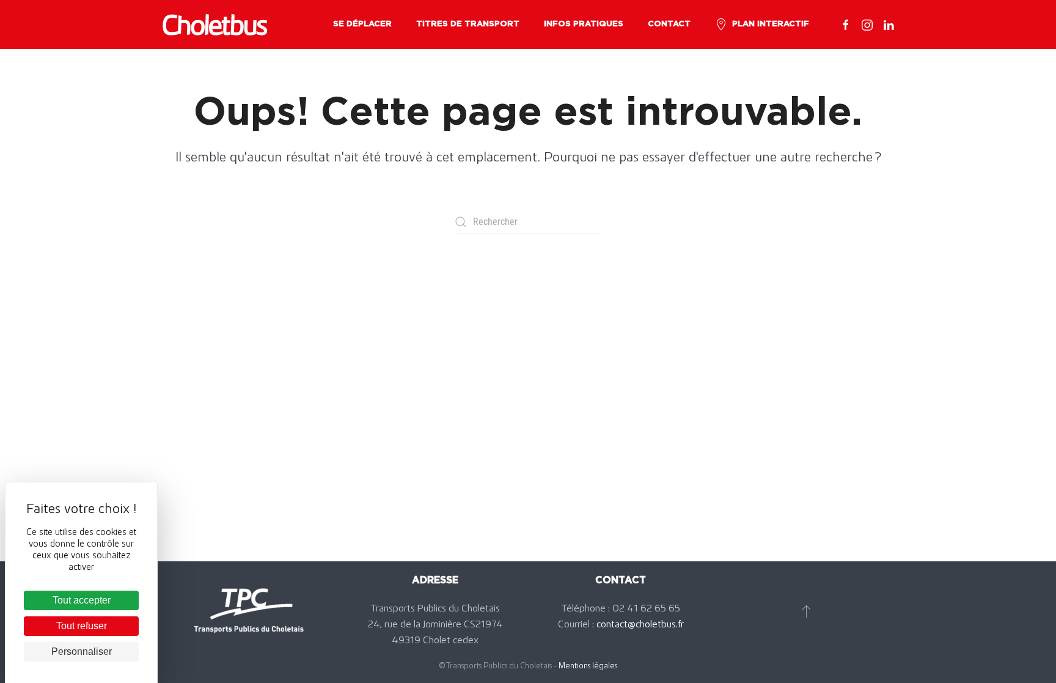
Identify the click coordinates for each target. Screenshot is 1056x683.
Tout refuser (81, 626)
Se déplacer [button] (362, 24)
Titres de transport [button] (467, 24)
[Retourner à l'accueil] (214, 24)
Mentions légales (588, 665)
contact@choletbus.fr (640, 624)
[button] (806, 611)
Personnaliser (81, 651)
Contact (669, 24)
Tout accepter (82, 600)
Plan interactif (770, 24)
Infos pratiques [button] (583, 24)
